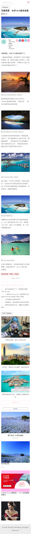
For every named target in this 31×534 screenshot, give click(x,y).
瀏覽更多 (15, 402)
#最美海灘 (4, 274)
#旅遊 (17, 274)
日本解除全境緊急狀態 (12, 299)
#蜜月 (11, 274)
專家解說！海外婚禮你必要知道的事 (17, 302)
